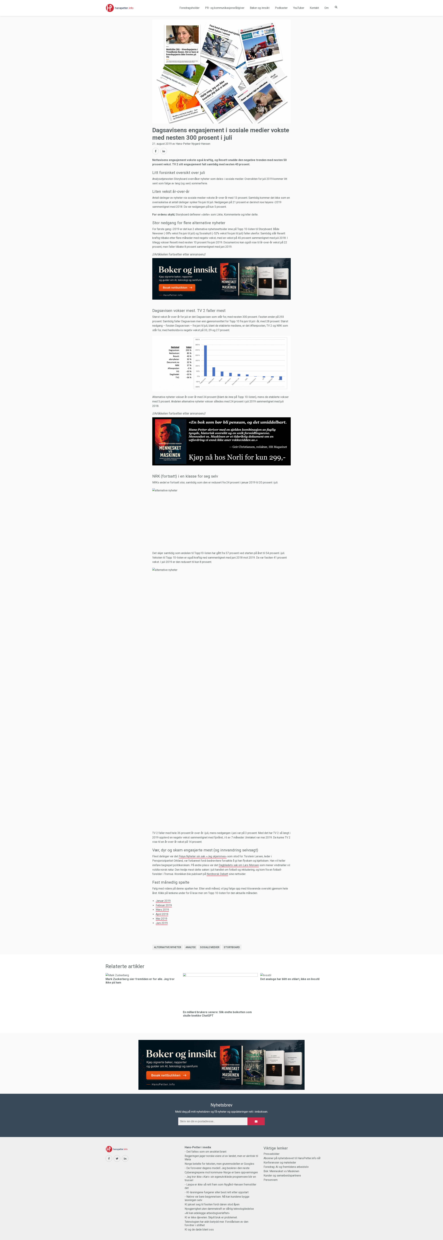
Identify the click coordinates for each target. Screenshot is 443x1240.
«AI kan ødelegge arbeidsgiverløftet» (207, 1213)
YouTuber (298, 8)
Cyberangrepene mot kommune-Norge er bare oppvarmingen (221, 1172)
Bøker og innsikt (259, 8)
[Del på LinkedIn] (163, 151)
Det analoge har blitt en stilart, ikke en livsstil (289, 979)
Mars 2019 (162, 909)
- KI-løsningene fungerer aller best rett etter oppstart (216, 1192)
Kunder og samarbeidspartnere (282, 1175)
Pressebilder (271, 1154)
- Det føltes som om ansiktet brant (205, 1151)
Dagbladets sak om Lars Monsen (239, 865)
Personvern (271, 1179)
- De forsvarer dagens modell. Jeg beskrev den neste (217, 1168)
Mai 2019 (161, 918)
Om (326, 8)
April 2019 (162, 914)
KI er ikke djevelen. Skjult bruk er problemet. (211, 1217)
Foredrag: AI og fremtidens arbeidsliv (286, 1167)
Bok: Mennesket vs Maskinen (281, 1171)
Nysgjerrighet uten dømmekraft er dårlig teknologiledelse (219, 1208)
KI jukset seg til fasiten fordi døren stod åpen (212, 1204)
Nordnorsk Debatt (217, 874)
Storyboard (232, 947)
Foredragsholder (189, 8)
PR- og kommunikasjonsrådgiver (224, 8)
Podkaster (281, 8)
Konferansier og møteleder (280, 1162)
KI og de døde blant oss (199, 1229)
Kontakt (314, 8)
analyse (191, 947)
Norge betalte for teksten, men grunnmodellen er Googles (219, 1163)
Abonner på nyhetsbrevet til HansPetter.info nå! (292, 1158)
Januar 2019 (163, 900)
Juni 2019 (162, 923)
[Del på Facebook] (155, 151)
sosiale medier (209, 947)
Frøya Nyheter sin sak (203, 856)
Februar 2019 (164, 905)
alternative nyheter (167, 947)
